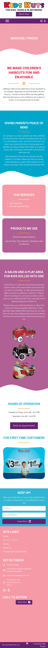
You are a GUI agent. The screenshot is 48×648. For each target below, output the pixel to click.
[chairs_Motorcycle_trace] (24, 370)
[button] (24, 14)
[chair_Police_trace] (24, 352)
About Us (7, 548)
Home (5, 536)
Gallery (6, 544)
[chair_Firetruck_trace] (24, 334)
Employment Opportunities (15, 551)
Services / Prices (10, 540)
